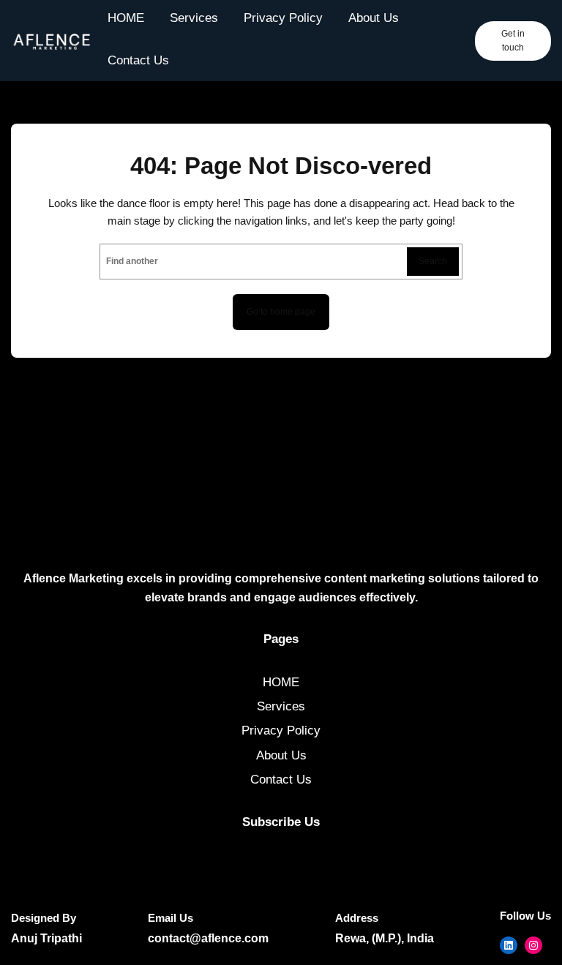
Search (433, 261)
